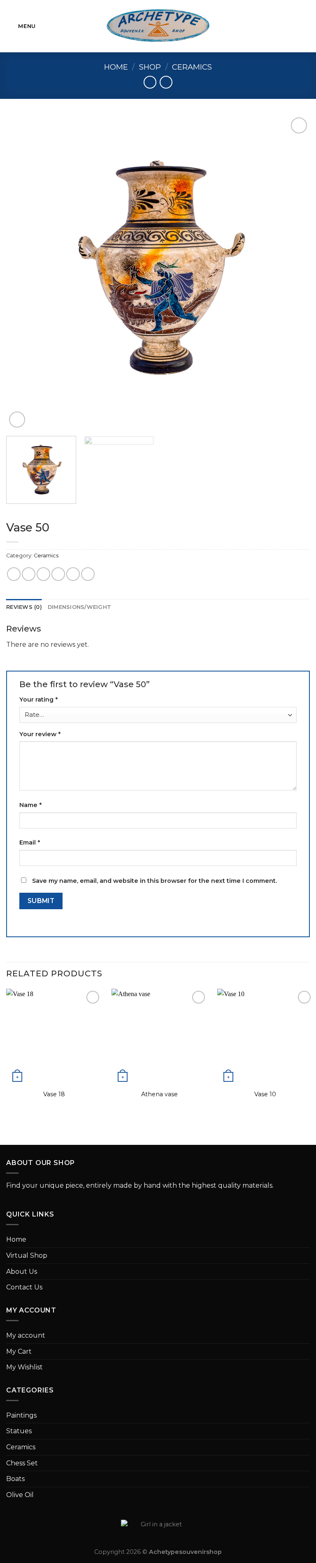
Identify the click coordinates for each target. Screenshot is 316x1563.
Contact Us (24, 1287)
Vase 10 (265, 1094)
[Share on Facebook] (28, 574)
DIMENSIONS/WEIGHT (79, 607)
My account (25, 1335)
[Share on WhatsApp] (14, 574)
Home (116, 67)
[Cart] (306, 26)
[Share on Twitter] (43, 574)
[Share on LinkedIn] (88, 574)
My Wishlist (24, 1367)
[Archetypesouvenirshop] (158, 26)
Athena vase (159, 1094)
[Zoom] (17, 420)
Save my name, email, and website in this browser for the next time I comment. (154, 880)
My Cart (19, 1351)
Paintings (21, 1415)
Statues (19, 1431)
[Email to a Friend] (58, 574)
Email (29, 842)
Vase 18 (54, 1094)
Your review (39, 734)
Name (30, 805)
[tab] (24, 607)
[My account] (292, 26)
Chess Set (22, 1463)
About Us (21, 1271)
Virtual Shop (26, 1255)
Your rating (38, 699)
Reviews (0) (24, 607)
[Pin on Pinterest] (73, 574)
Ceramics (192, 67)
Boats (15, 1479)
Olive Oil (20, 1495)
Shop (150, 67)
